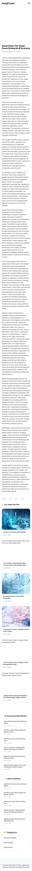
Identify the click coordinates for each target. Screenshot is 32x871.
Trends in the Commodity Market (14, 532)
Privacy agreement (23, 865)
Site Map (19, 867)
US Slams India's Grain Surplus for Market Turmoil (15, 731)
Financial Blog (8, 842)
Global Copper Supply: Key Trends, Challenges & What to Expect (15, 766)
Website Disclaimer (9, 867)
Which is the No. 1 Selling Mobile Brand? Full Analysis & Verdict (14, 748)
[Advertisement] (16, 23)
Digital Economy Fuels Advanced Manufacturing (14, 757)
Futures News (8, 847)
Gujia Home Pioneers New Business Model (15, 722)
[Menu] (29, 3)
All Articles (26, 867)
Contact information (9, 865)
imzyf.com (8, 3)
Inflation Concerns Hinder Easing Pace (14, 739)
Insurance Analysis (10, 838)
